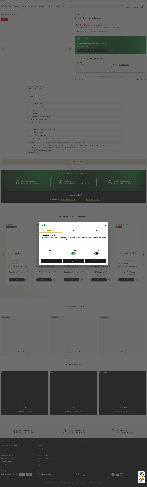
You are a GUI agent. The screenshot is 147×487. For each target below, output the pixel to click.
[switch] (141, 481)
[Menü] (144, 472)
